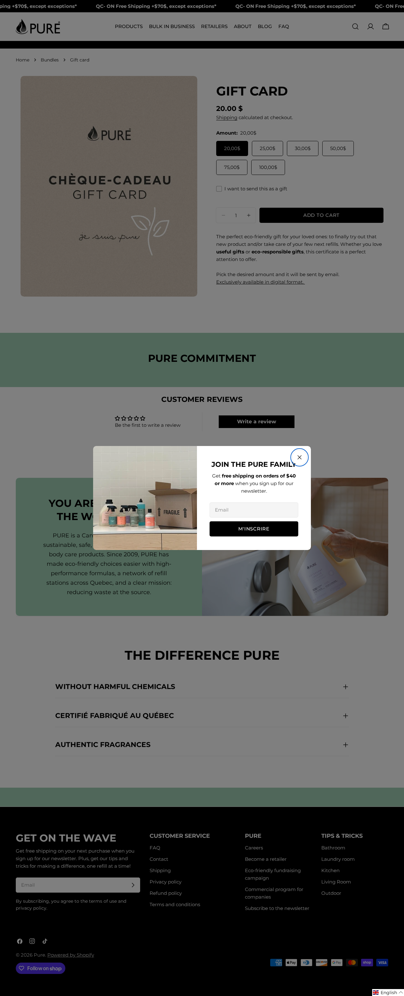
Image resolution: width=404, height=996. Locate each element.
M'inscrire (254, 529)
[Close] (299, 457)
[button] (388, 992)
